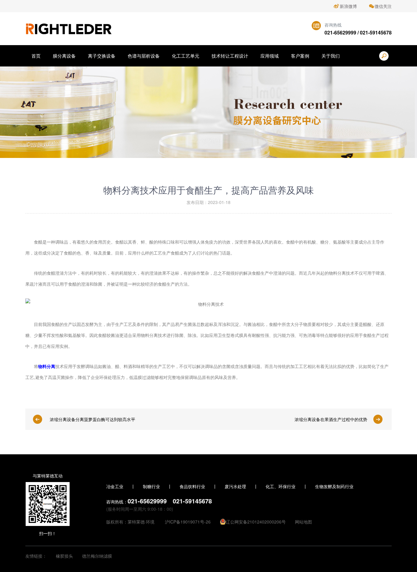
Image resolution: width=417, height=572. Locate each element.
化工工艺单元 (185, 55)
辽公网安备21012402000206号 (256, 522)
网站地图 (303, 522)
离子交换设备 (101, 55)
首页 (36, 55)
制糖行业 (151, 486)
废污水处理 (235, 486)
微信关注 (383, 6)
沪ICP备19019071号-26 (188, 522)
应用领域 (269, 55)
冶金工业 (114, 486)
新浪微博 (348, 6)
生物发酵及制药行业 (334, 486)
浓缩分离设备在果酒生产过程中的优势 (331, 419)
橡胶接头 (64, 556)
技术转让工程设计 (230, 55)
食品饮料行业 (192, 486)
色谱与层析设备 (144, 55)
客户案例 (300, 55)
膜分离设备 (64, 55)
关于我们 (330, 55)
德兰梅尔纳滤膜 (97, 556)
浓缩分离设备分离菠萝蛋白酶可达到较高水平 (92, 419)
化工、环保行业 (281, 486)
